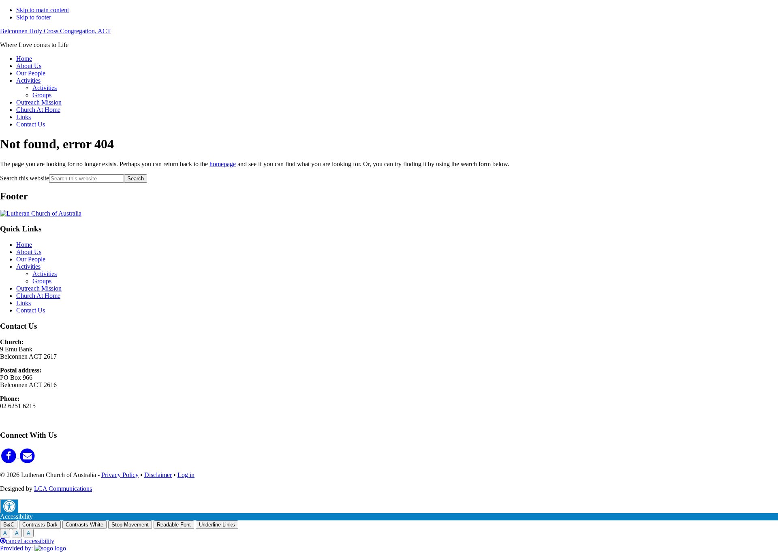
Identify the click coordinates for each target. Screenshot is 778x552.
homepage (222, 163)
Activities (28, 266)
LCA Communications (63, 488)
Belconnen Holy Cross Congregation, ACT (55, 31)
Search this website (24, 178)
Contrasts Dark (40, 525)
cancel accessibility (30, 540)
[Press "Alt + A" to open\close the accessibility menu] (9, 506)
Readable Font (174, 525)
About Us (28, 251)
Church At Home (38, 295)
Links (23, 303)
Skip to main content (42, 9)
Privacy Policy (120, 474)
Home (24, 244)
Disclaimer (158, 474)
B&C (8, 525)
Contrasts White (84, 525)
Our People (30, 259)
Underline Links (217, 525)
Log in (185, 474)
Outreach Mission (39, 288)
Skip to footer (33, 17)
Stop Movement (130, 525)
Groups (41, 281)
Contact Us (30, 310)
